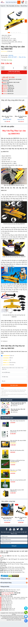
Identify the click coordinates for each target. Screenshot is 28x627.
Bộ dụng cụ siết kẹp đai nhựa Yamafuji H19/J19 (17, 461)
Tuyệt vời (12, 355)
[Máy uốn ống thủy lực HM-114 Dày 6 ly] (7, 510)
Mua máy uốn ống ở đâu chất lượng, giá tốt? (18, 410)
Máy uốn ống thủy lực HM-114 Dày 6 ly (7, 518)
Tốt (10, 360)
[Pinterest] (21, 529)
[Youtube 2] (14, 529)
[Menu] (26, 2)
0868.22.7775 (11, 87)
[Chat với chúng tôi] (26, 621)
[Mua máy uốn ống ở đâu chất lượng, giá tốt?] (5, 411)
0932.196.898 (18, 79)
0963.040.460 (11, 88)
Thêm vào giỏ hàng (14, 72)
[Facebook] (6, 529)
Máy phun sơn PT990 (15, 470)
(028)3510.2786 (5, 80)
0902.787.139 (12, 79)
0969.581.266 (10, 90)
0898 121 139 (12, 608)
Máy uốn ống (22, 57)
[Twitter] (17, 529)
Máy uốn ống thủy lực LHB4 (21, 518)
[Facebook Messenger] (26, 616)
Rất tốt (11, 357)
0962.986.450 (10, 85)
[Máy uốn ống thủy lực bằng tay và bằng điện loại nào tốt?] (5, 405)
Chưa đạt (12, 364)
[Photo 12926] (14, 21)
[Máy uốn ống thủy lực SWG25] (21, 108)
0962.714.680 (16, 82)
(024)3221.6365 (5, 83)
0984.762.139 (10, 91)
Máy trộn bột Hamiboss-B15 (17, 450)
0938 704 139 (9, 607)
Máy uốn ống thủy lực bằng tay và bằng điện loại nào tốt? (18, 403)
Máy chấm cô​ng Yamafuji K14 (17, 420)
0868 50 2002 (12, 610)
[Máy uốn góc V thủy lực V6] (7, 108)
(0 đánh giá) (9, 51)
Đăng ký (14, 546)
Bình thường (12, 362)
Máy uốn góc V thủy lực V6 (7, 117)
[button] (27, 578)
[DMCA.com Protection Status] (13, 575)
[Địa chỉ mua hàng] (26, 608)
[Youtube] (10, 529)
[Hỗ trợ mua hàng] (26, 612)
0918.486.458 (10, 82)
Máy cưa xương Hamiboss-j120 (18, 480)
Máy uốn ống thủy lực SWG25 (21, 117)
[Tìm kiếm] (18, 2)
